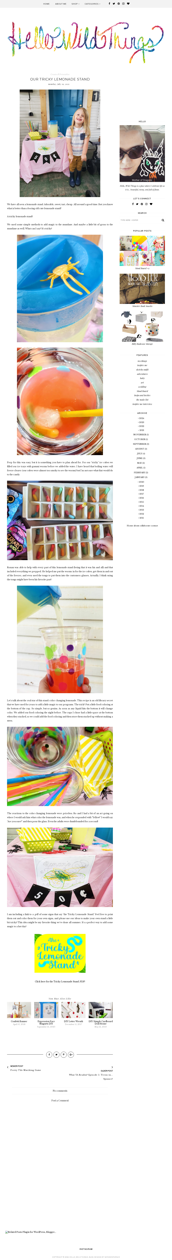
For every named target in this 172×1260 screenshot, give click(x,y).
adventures (142, 373)
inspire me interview (142, 404)
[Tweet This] (56, 1055)
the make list (142, 399)
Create (54, 74)
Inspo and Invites (142, 395)
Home (46, 4)
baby (142, 378)
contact (154, 525)
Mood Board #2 (142, 268)
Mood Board (142, 391)
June (140, 458)
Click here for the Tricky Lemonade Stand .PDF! (60, 981)
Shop (75, 4)
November (140, 434)
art (142, 382)
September (140, 444)
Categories (92, 4)
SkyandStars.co (112, 1257)
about (136, 525)
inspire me (142, 365)
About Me (61, 4)
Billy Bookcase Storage (142, 343)
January (140, 477)
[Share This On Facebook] (49, 1055)
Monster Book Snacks (142, 306)
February (140, 472)
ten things (142, 361)
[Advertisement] (60, 1202)
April (140, 468)
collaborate (145, 525)
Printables (64, 74)
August (140, 449)
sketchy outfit (142, 369)
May (139, 463)
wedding (142, 386)
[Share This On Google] (71, 1055)
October (140, 439)
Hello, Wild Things (78, 1257)
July (140, 453)
